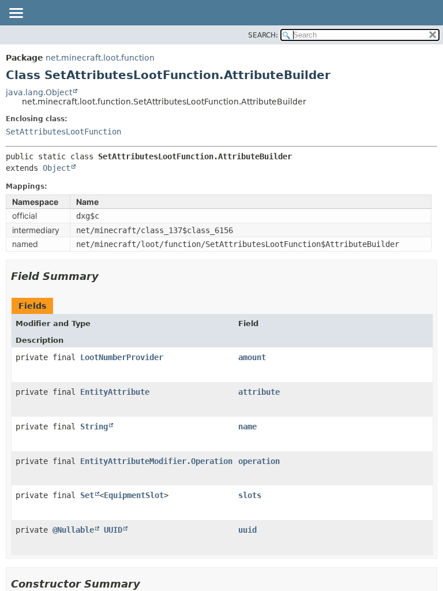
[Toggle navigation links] (15, 14)
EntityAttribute (114, 392)
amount (252, 357)
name (247, 426)
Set (87, 495)
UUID (113, 529)
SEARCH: (263, 35)
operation (259, 461)
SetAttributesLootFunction (63, 131)
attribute (259, 392)
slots (249, 495)
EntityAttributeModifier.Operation (156, 461)
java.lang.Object (39, 92)
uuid (247, 529)
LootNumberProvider (121, 357)
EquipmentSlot (134, 495)
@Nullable (73, 529)
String (94, 426)
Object (56, 168)
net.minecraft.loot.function (100, 57)
